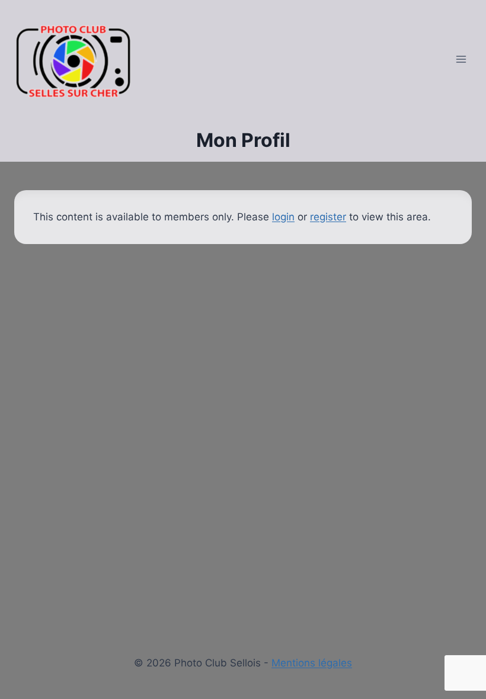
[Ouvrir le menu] (461, 59)
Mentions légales (311, 663)
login (283, 217)
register (328, 217)
